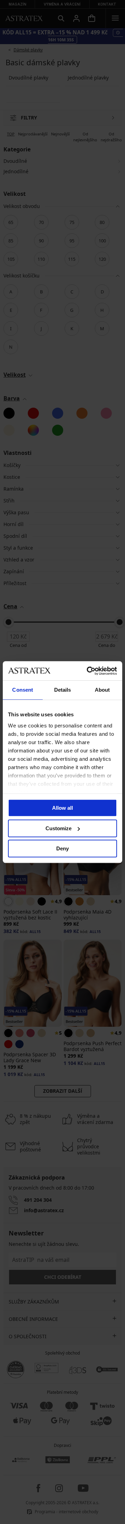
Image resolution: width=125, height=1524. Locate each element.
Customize (58, 828)
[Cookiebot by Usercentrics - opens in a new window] (88, 670)
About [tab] (102, 690)
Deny (62, 848)
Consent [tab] (22, 690)
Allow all (62, 808)
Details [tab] (62, 690)
